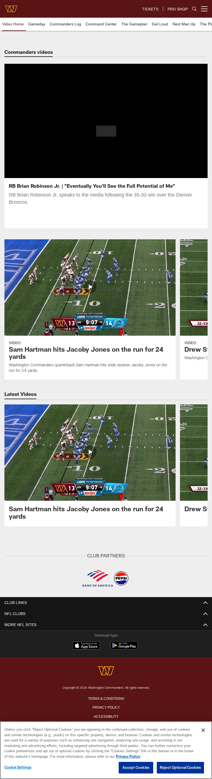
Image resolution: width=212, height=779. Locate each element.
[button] (106, 131)
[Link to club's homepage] (11, 6)
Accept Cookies (136, 767)
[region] (106, 750)
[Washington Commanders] (106, 670)
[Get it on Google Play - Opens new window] (124, 648)
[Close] (203, 730)
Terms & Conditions (106, 698)
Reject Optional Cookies (180, 767)
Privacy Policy (106, 707)
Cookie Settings (17, 767)
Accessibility (106, 716)
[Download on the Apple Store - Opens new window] (86, 646)
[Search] (194, 9)
